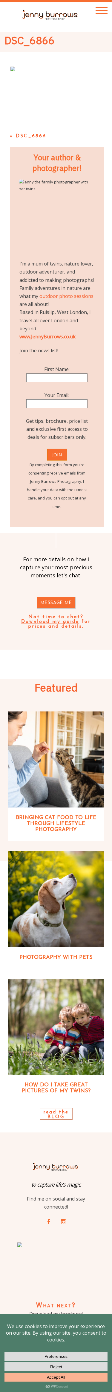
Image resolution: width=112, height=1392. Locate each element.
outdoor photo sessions (66, 296)
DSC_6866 (31, 136)
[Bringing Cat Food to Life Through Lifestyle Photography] (56, 759)
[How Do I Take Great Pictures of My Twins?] (56, 1027)
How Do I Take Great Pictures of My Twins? (56, 1088)
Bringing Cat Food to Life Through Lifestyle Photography (56, 823)
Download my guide (50, 621)
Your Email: (57, 395)
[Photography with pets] (56, 899)
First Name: (57, 369)
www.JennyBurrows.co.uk (47, 336)
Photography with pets (56, 957)
